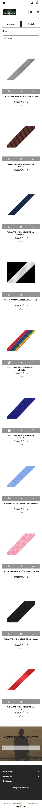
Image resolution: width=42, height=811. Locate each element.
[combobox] (21, 38)
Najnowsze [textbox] (8, 38)
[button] (37, 3)
